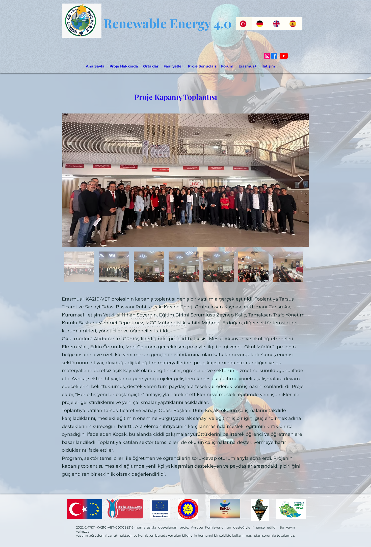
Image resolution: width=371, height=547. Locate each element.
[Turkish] (244, 23)
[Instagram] (267, 56)
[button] (151, 66)
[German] (260, 23)
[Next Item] (300, 180)
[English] (277, 23)
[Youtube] (284, 56)
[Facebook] (274, 56)
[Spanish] (293, 23)
